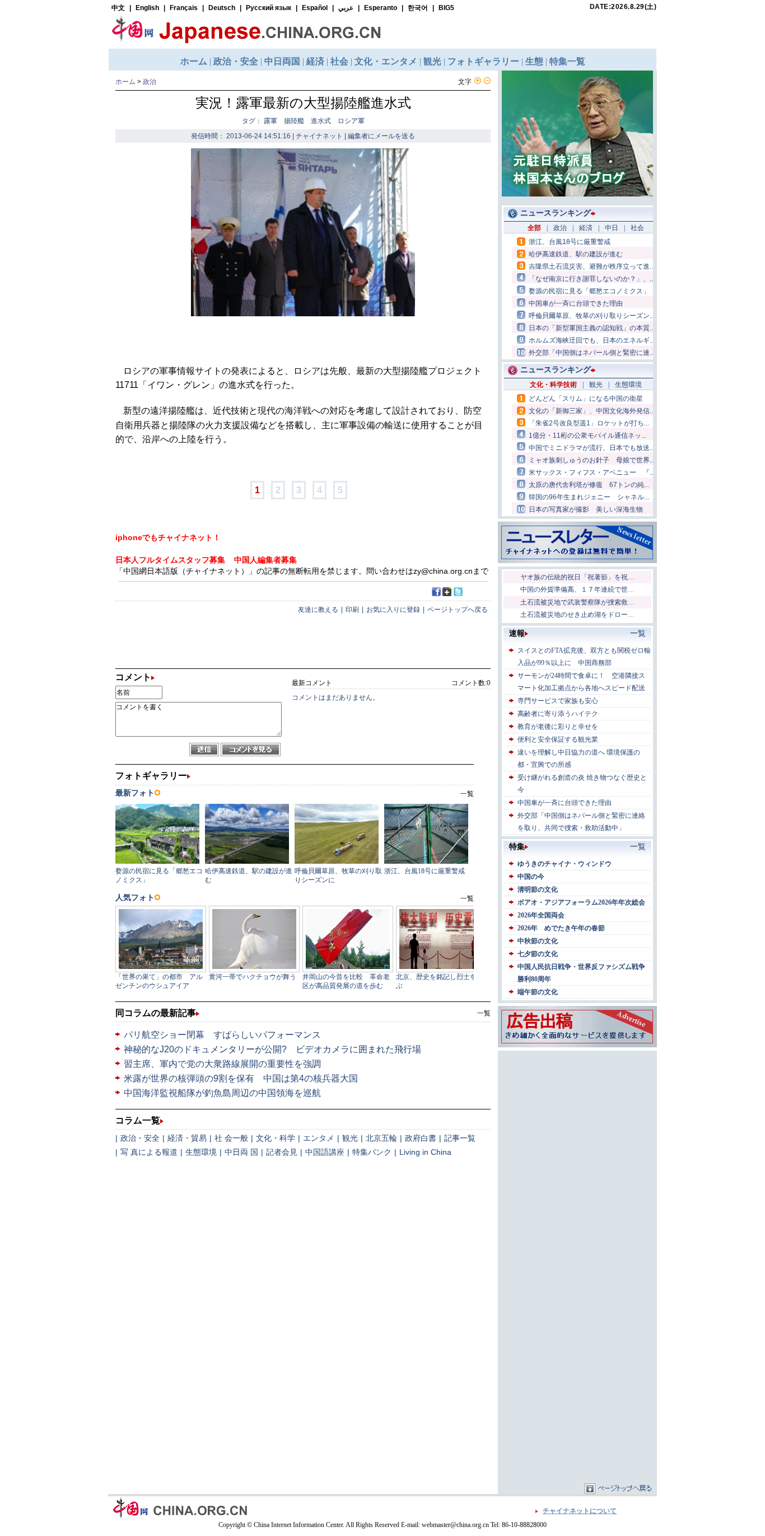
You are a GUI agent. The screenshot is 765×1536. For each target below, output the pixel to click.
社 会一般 (231, 1138)
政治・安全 (140, 1138)
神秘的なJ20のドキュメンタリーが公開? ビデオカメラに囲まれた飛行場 (272, 1049)
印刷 (352, 610)
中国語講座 (324, 1152)
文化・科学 (275, 1138)
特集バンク (371, 1152)
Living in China (425, 1152)
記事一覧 (459, 1138)
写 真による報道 (149, 1152)
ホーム (125, 82)
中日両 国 (241, 1152)
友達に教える (318, 610)
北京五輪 (381, 1138)
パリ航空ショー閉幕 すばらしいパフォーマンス (222, 1034)
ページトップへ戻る (457, 610)
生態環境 (201, 1152)
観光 (350, 1138)
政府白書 (420, 1138)
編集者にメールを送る (381, 136)
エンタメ (318, 1138)
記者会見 (281, 1152)
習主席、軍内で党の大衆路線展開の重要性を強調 (222, 1064)
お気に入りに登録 (393, 610)
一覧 (484, 1013)
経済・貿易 (187, 1138)
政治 (149, 82)
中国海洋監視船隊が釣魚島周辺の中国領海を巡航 (222, 1093)
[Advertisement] (577, 1123)
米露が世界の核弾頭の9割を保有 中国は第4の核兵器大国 (241, 1078)
